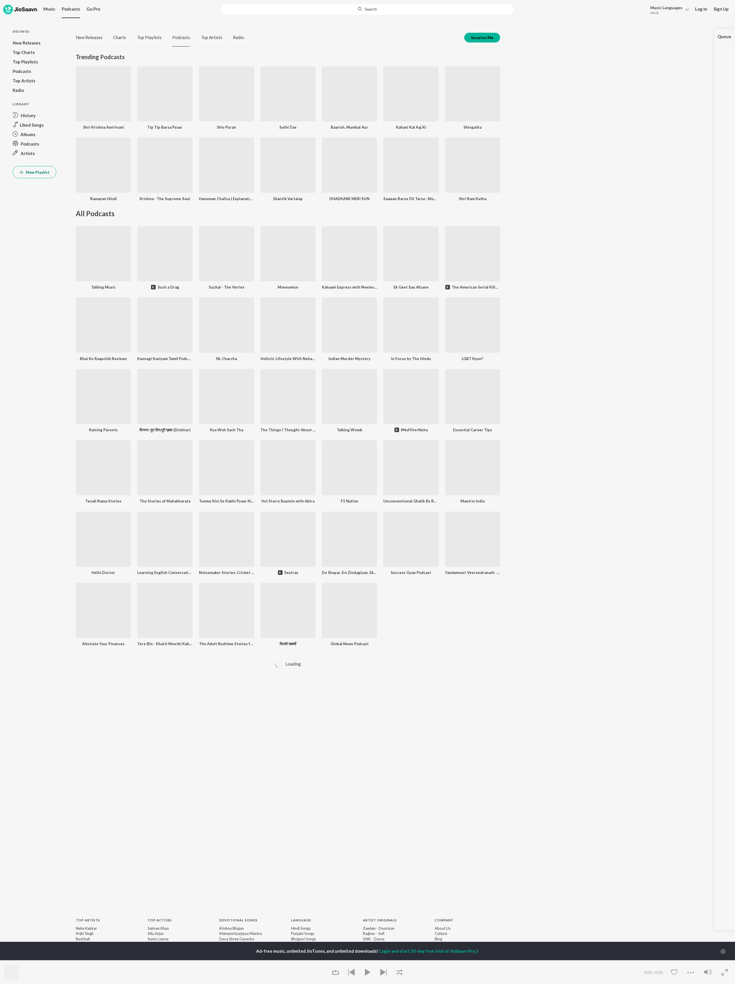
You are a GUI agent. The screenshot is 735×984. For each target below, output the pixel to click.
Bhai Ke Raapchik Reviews (103, 358)
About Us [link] (442, 928)
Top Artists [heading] (88, 920)
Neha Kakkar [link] (86, 928)
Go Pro (93, 8)
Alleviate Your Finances (103, 643)
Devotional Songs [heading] (238, 920)
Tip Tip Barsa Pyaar (164, 127)
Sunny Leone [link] (158, 939)
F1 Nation (349, 501)
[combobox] (367, 9)
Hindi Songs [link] (301, 928)
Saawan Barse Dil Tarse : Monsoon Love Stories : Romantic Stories (410, 198)
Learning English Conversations (164, 572)
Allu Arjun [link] (156, 933)
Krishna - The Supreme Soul (165, 198)
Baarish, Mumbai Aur (349, 127)
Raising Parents (103, 430)
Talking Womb (349, 430)
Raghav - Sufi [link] (373, 933)
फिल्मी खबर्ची (288, 643)
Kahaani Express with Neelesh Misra (349, 287)
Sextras (291, 572)
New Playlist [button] (37, 172)
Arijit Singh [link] (85, 933)
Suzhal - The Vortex (226, 287)
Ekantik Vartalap (288, 198)
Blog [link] (438, 939)
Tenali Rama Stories (103, 501)
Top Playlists (149, 37)
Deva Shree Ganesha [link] (236, 939)
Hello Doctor (103, 572)
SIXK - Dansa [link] (373, 939)
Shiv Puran (226, 127)
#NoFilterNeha (414, 430)
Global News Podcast (349, 643)
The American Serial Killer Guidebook (476, 287)
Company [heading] (444, 920)
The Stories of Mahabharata (165, 501)
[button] (668, 9)
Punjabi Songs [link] (302, 933)
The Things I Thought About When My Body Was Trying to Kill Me (288, 430)
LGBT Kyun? (472, 358)
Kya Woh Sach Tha (226, 430)
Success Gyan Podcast (411, 572)
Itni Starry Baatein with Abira (287, 501)
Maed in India (473, 501)
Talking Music (103, 287)
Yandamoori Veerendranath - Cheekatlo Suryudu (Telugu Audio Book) (472, 572)
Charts (119, 37)
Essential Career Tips (472, 430)
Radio (238, 37)
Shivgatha (472, 127)
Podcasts (71, 8)
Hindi (654, 13)
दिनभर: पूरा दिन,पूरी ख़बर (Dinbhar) (165, 430)
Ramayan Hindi (103, 198)
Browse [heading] (155, 960)
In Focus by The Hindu (411, 358)
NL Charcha (226, 358)
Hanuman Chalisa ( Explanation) (226, 198)
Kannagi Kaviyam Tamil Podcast (164, 358)
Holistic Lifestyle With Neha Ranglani (288, 358)
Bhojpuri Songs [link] (303, 939)
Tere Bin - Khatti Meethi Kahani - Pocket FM (164, 643)
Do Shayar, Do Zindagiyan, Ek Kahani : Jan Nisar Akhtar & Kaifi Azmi (349, 572)
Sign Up (721, 8)
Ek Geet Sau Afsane (411, 287)
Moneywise (288, 287)
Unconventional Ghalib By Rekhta (410, 501)
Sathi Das (288, 127)
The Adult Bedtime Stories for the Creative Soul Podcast (226, 643)
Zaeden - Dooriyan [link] (378, 928)
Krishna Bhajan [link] (231, 928)
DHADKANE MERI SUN (349, 198)
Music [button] (49, 8)
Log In (701, 8)
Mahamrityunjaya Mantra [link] (240, 933)
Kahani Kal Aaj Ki (411, 127)
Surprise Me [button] (482, 37)
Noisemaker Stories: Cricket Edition (226, 572)
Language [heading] (301, 920)
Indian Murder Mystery (349, 358)
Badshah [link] (83, 939)
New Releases (89, 37)
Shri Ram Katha (472, 198)
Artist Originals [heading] (380, 920)
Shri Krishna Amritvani (103, 127)
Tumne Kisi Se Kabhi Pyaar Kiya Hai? (226, 501)
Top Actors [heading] (160, 920)
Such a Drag (168, 287)
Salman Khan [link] (158, 928)
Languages (666, 7)
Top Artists (211, 37)
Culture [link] (441, 933)
